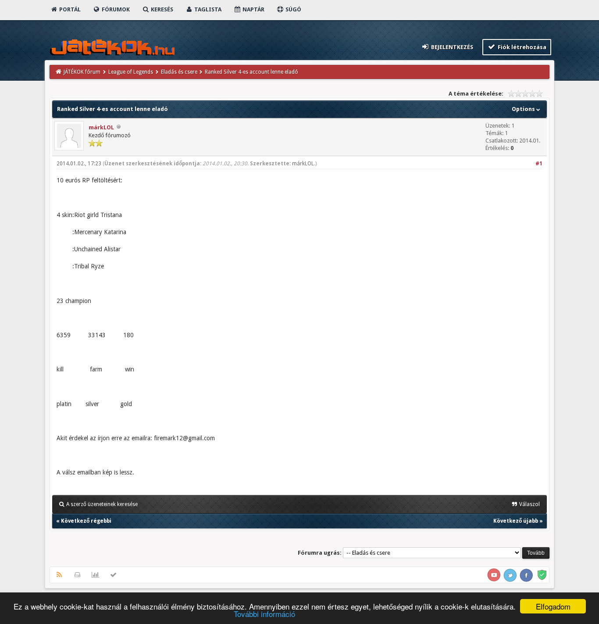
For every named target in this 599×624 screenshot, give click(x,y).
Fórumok (115, 9)
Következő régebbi (86, 521)
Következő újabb (515, 521)
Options (524, 109)
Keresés (161, 9)
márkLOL (101, 127)
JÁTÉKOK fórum (82, 72)
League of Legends (130, 72)
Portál (69, 9)
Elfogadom (553, 606)
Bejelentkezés (451, 47)
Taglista (207, 9)
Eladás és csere (179, 72)
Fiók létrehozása (521, 47)
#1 (538, 163)
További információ (264, 613)
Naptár (252, 9)
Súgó (292, 9)
